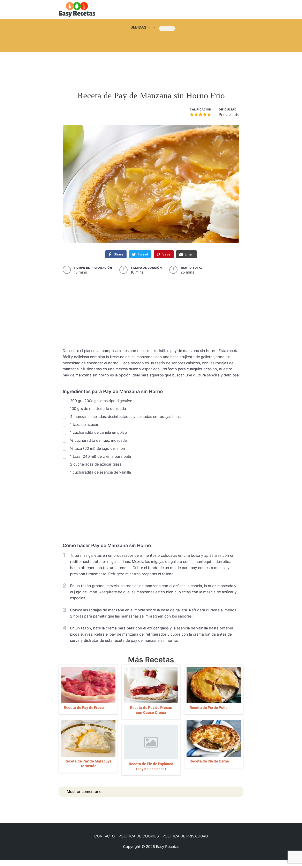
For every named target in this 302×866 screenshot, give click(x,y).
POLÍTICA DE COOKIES (139, 836)
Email (189, 254)
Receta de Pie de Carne (209, 761)
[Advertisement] (151, 64)
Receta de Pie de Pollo (209, 707)
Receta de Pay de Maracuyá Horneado (88, 763)
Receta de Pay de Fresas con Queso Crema (151, 709)
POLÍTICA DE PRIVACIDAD (185, 836)
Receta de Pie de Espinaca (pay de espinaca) (151, 766)
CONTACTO (104, 836)
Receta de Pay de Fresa (84, 707)
